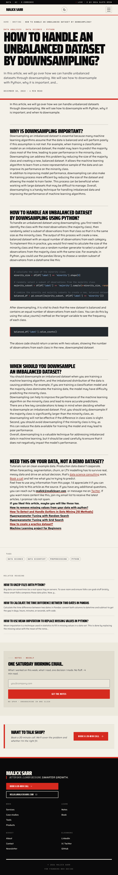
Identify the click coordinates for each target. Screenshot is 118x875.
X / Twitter (66, 843)
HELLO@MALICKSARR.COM (22, 794)
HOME (6, 22)
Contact (10, 843)
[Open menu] (109, 10)
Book (64, 814)
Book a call (16, 478)
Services (10, 809)
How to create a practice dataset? (31, 524)
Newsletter (11, 848)
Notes (64, 809)
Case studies (12, 814)
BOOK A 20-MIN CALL (88, 736)
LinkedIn (65, 838)
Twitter (95, 491)
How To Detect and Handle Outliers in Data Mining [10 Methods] (51, 512)
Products (10, 825)
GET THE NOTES (59, 694)
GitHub (64, 848)
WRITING (17, 22)
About (9, 838)
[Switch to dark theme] (64, 10)
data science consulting (84, 474)
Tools (8, 820)
